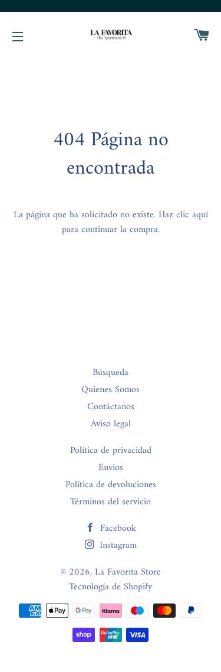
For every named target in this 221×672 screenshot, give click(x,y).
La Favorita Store (128, 572)
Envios (110, 467)
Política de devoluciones (110, 485)
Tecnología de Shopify (110, 587)
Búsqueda (110, 372)
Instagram (117, 545)
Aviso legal (111, 424)
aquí (200, 215)
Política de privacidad (110, 450)
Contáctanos (110, 407)
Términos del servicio (110, 502)
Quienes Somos (110, 389)
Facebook (116, 528)
